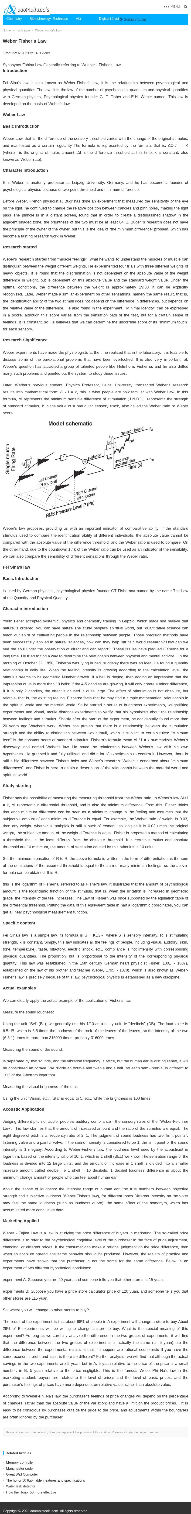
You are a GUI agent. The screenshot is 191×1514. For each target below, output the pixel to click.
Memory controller (20, 1462)
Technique (60, 19)
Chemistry (14, 19)
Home (7, 30)
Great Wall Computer (22, 1474)
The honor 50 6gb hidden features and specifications (45, 1480)
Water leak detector (20, 1486)
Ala (78, 19)
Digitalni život (109, 19)
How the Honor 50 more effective (31, 1492)
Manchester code (19, 1468)
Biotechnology (39, 19)
